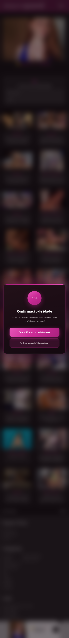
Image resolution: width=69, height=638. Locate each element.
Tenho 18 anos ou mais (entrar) (34, 332)
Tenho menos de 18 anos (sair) (34, 343)
